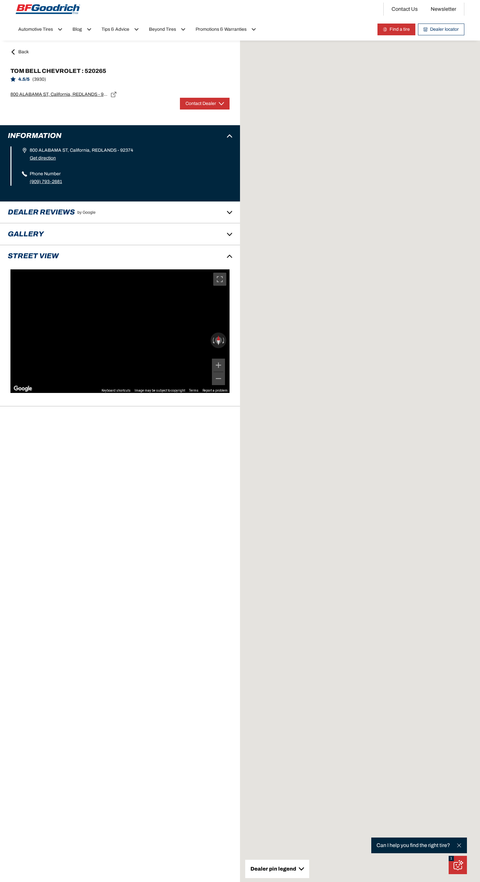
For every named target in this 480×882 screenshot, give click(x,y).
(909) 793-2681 (46, 181)
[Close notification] (459, 845)
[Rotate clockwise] (224, 340)
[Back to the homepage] (48, 9)
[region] (120, 331)
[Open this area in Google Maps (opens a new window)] (23, 388)
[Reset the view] (218, 340)
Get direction (43, 158)
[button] (451, 858)
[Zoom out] (218, 378)
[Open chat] (458, 865)
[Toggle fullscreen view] (219, 279)
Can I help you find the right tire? (413, 845)
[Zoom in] (218, 365)
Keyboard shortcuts (116, 390)
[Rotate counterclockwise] (213, 340)
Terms (194, 390)
